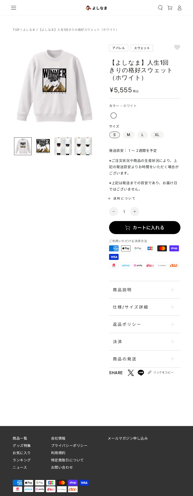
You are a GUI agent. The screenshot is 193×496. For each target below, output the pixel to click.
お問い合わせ (62, 467)
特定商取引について (67, 460)
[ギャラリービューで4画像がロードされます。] (83, 146)
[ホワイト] (113, 115)
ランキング (22, 460)
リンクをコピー (163, 372)
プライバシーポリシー (69, 445)
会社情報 (58, 438)
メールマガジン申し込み (128, 438)
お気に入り (22, 453)
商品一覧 (20, 438)
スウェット (142, 48)
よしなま (29, 30)
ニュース (20, 467)
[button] (160, 7)
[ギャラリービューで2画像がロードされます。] (43, 146)
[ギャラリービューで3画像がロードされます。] (63, 146)
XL (157, 135)
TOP (17, 30)
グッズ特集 (22, 445)
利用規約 (58, 453)
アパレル (118, 48)
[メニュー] (13, 7)
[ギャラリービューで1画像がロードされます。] (23, 146)
